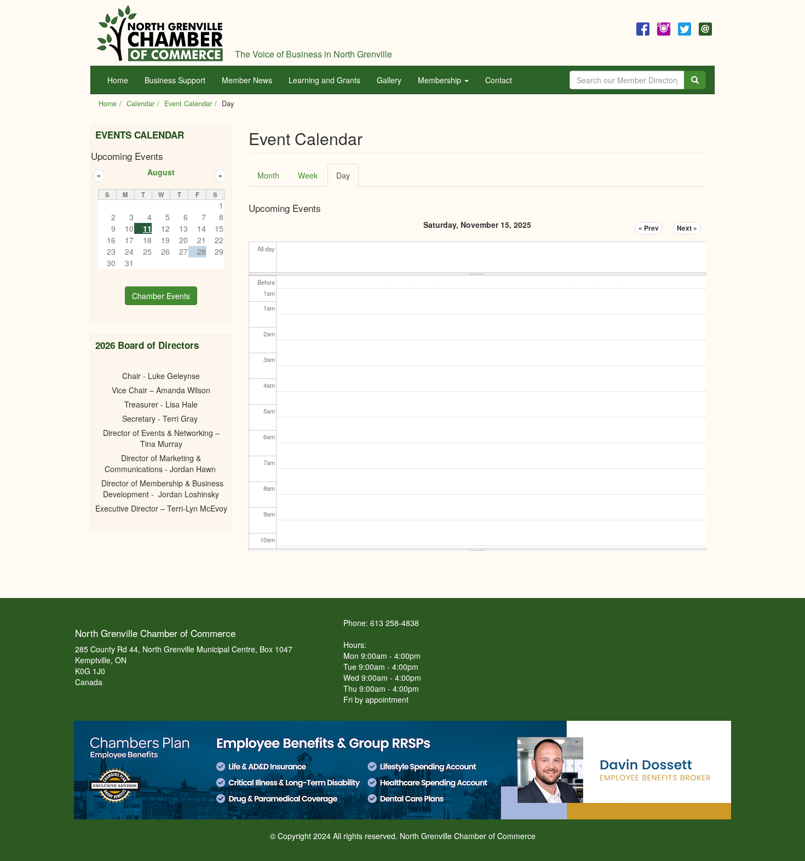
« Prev (649, 228)
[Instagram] (663, 27)
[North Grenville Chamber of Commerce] (159, 33)
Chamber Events (161, 295)
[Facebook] (642, 27)
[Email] (705, 27)
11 (147, 228)
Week (308, 175)
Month (268, 175)
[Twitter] (684, 27)
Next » (687, 228)
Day (347, 178)
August (161, 172)
